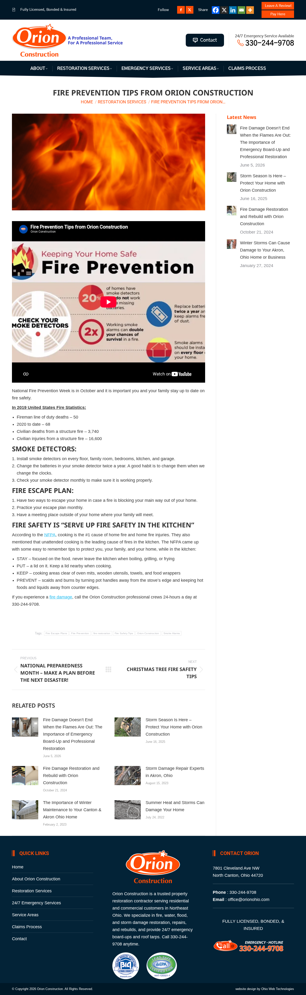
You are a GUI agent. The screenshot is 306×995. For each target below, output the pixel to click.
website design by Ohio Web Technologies (264, 989)
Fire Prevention (80, 633)
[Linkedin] (233, 10)
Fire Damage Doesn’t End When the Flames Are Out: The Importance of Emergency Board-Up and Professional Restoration (72, 734)
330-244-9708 (269, 43)
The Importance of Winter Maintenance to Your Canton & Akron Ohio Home (72, 809)
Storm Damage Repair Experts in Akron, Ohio (175, 772)
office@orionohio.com (248, 899)
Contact (19, 938)
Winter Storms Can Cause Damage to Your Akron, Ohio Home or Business (265, 250)
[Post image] (25, 727)
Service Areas (25, 914)
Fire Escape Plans (56, 633)
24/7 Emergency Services (36, 902)
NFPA (49, 534)
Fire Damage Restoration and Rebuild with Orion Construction (71, 775)
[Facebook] (215, 10)
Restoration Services (32, 891)
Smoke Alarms (172, 633)
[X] (224, 10)
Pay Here (277, 14)
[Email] (241, 10)
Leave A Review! (278, 6)
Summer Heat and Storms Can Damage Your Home (175, 806)
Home (17, 867)
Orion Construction (148, 633)
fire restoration (101, 633)
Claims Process (27, 926)
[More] (250, 10)
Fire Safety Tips (124, 633)
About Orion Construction (36, 879)
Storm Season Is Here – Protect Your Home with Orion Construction (174, 727)
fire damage (60, 597)
